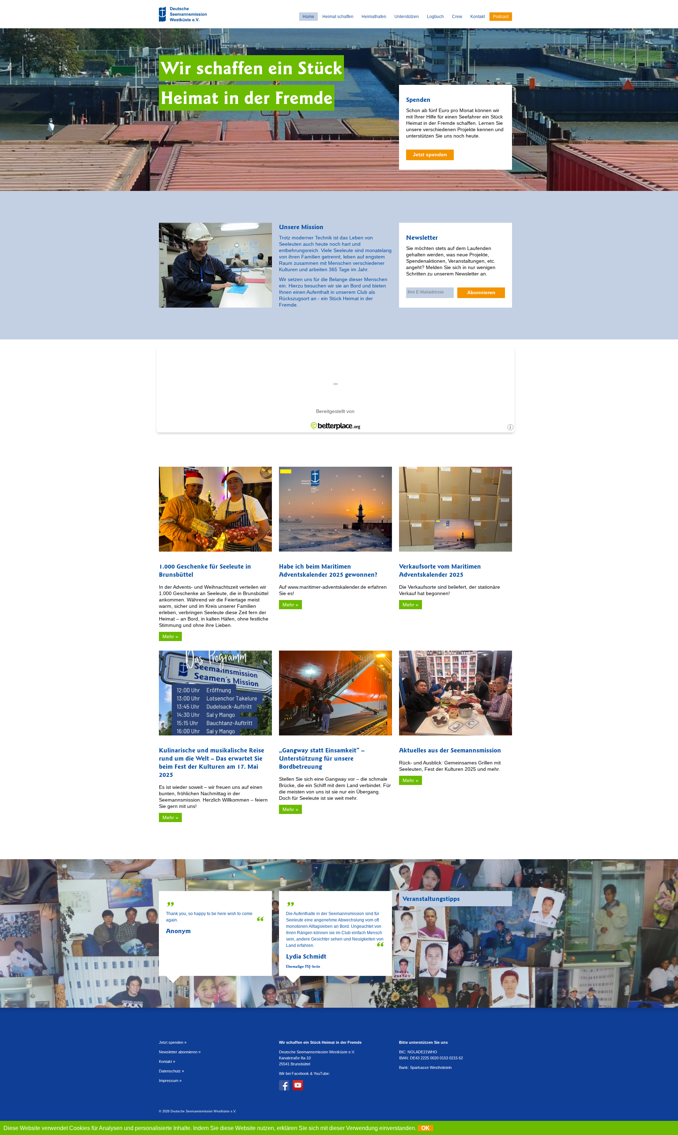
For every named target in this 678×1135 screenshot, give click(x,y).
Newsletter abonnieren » (180, 1052)
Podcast (501, 16)
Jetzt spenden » (172, 1042)
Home (308, 16)
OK (425, 1128)
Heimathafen (374, 16)
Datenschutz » (171, 1071)
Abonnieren (481, 292)
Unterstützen (406, 16)
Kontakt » (167, 1061)
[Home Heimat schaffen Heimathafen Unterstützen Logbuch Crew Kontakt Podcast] (183, 23)
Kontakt (477, 16)
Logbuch (435, 16)
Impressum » (170, 1080)
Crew (457, 16)
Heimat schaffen (337, 16)
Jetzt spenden (430, 154)
